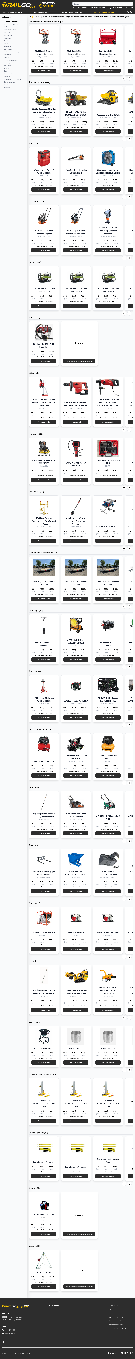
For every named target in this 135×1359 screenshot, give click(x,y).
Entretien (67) (35, 143)
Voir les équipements (12, 12)
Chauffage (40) (36, 610)
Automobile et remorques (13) (43, 552)
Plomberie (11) (36, 433)
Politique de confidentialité (118, 1328)
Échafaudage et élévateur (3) (42, 1074)
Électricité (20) (36, 671)
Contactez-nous (42, 12)
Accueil (111, 1309)
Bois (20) (33, 961)
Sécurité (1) (34, 1246)
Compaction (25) (37, 201)
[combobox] (102, 4)
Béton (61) (34, 373)
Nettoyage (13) (36, 262)
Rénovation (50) (36, 491)
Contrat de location (115, 1321)
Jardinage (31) (35, 787)
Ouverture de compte (71, 12)
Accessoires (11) (36, 845)
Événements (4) (36, 1021)
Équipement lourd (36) (39, 82)
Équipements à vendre (104, 12)
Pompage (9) (34, 903)
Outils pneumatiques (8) (40, 729)
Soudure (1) (34, 1188)
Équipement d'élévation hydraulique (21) (48, 21)
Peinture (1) (34, 317)
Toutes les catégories (11, 21)
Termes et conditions (115, 1325)
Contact (111, 1313)
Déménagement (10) (38, 1132)
